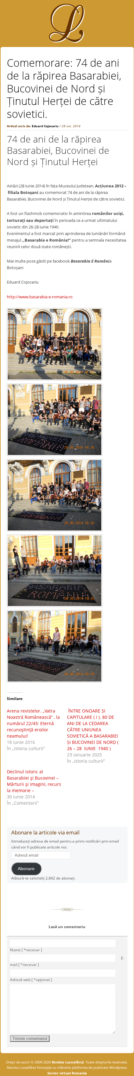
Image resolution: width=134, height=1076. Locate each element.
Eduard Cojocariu (45, 126)
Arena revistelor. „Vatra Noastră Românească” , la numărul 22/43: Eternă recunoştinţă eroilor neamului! (33, 723)
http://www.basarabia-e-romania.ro (40, 297)
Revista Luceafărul (67, 1062)
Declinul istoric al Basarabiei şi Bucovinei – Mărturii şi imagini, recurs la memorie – (34, 781)
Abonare (26, 868)
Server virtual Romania (67, 1073)
